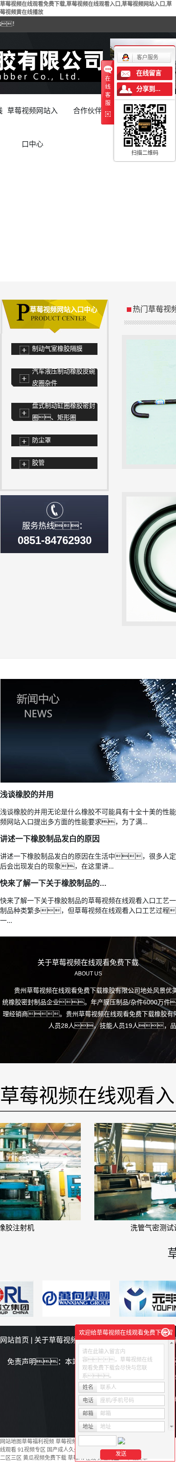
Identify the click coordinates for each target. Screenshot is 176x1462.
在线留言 (149, 73)
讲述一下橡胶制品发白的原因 (50, 839)
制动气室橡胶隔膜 (57, 348)
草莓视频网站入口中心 (32, 117)
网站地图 (11, 1441)
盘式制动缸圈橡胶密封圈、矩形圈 (63, 411)
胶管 (38, 462)
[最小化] (165, 1332)
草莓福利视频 (38, 1441)
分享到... (148, 89)
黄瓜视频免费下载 (44, 1458)
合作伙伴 (87, 111)
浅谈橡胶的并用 (27, 794)
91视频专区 (32, 1450)
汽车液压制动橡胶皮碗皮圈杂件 (63, 377)
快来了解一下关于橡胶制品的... (53, 883)
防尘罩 (41, 440)
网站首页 (14, 1340)
